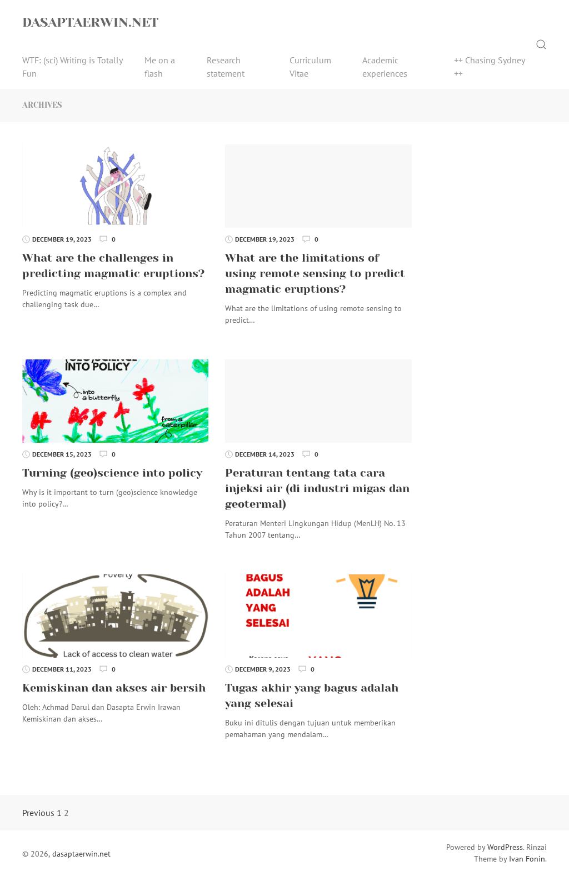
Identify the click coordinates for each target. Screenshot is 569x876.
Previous (38, 812)
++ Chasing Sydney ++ (489, 66)
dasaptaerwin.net (90, 22)
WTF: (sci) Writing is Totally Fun (72, 66)
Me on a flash (159, 66)
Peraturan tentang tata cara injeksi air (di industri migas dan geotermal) (317, 488)
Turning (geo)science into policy (112, 473)
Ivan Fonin (527, 859)
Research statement (225, 66)
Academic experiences (384, 66)
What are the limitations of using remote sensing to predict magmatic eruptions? (315, 274)
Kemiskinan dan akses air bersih (114, 688)
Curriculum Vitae (310, 66)
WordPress (505, 847)
